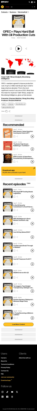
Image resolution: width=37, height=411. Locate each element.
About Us (4, 361)
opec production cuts (8, 107)
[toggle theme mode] (32, 2)
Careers (4, 358)
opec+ (4, 104)
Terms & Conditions (7, 364)
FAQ (2, 374)
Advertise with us (25, 358)
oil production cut (20, 104)
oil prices (10, 104)
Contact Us (5, 371)
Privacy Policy (5, 367)
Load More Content (18, 324)
